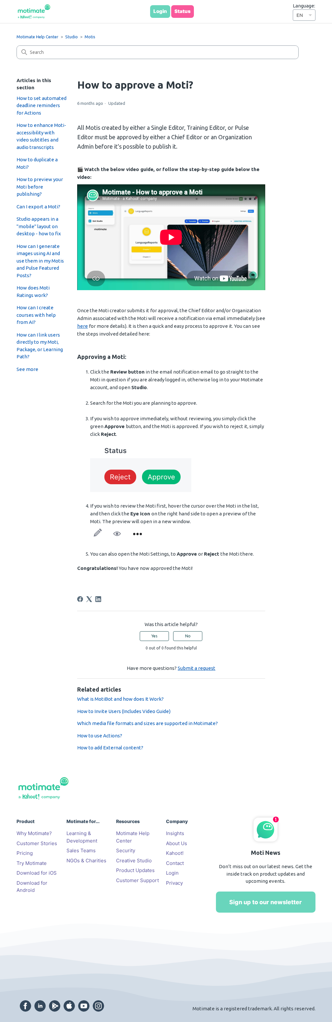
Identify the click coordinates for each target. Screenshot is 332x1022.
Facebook (25, 1006)
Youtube (83, 1006)
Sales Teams (81, 850)
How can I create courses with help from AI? (36, 315)
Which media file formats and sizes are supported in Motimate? (147, 723)
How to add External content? (110, 747)
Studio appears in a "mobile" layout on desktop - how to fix (39, 226)
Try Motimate (32, 863)
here (82, 326)
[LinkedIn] (98, 599)
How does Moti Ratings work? (33, 291)
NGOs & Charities (86, 860)
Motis (90, 36)
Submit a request (196, 668)
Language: (304, 5)
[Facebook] (80, 599)
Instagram (98, 1006)
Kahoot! (175, 853)
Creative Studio (134, 860)
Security (125, 850)
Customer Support (137, 880)
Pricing (25, 853)
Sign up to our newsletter (265, 902)
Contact (175, 863)
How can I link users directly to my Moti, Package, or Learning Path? (40, 346)
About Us (176, 843)
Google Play (54, 1006)
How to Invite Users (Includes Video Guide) (124, 711)
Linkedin (40, 1006)
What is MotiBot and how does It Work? (120, 699)
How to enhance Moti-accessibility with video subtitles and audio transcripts (41, 136)
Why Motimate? (34, 833)
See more (27, 369)
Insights (175, 833)
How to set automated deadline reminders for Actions (41, 105)
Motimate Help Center (37, 36)
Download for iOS (37, 873)
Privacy (174, 883)
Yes (154, 636)
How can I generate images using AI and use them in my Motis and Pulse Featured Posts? (40, 260)
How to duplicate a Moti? (37, 163)
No (188, 636)
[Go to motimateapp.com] (34, 12)
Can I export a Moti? (38, 206)
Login (172, 873)
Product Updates (135, 870)
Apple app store (69, 1006)
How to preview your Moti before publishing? (40, 187)
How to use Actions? (99, 735)
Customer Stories (37, 843)
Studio (71, 36)
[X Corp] (89, 599)
